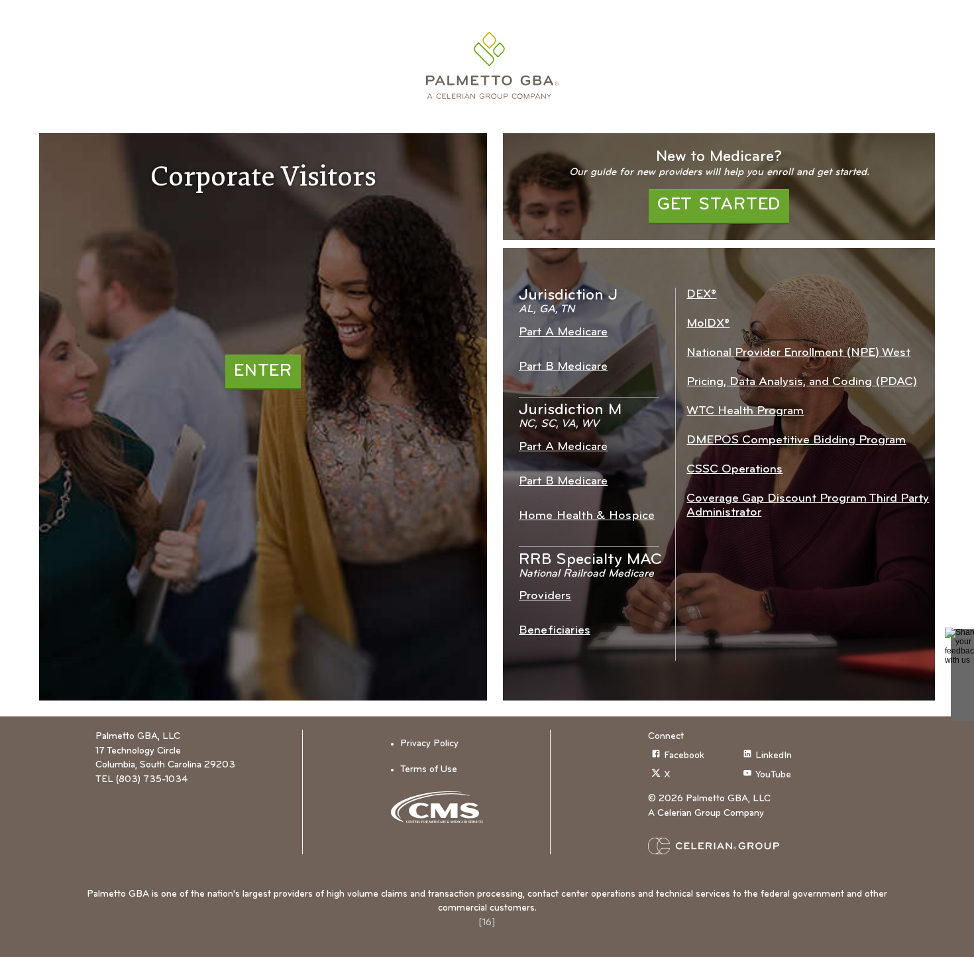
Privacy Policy (429, 744)
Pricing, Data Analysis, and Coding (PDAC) (801, 382)
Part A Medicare (563, 332)
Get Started (719, 205)
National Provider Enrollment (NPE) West (798, 353)
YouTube (773, 775)
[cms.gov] (441, 807)
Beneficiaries (554, 630)
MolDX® (708, 323)
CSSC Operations (734, 469)
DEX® (701, 294)
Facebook (684, 756)
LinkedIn (773, 756)
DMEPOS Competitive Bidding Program (796, 440)
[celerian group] (739, 846)
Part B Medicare (563, 367)
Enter (263, 371)
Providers (545, 596)
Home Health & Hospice (587, 516)
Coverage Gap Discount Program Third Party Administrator (807, 505)
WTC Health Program (745, 411)
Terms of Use (428, 770)
